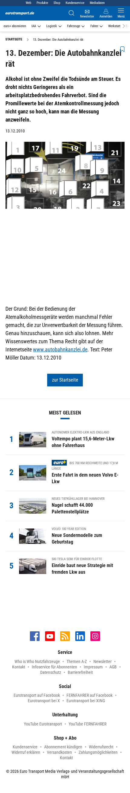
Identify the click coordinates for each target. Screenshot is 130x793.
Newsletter (102, 661)
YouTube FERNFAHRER (87, 724)
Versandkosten (59, 752)
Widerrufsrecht (101, 746)
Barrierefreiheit (80, 672)
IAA (33, 26)
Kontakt (18, 667)
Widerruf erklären (25, 752)
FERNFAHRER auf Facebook (89, 695)
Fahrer (94, 26)
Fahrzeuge (73, 26)
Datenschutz (50, 672)
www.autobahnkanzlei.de (60, 349)
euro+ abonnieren (15, 26)
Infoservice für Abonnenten (54, 667)
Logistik (51, 26)
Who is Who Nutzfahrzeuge (37, 661)
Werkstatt (114, 26)
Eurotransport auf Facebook (37, 695)
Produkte (42, 3)
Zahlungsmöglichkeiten (98, 752)
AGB (113, 667)
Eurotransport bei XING (86, 700)
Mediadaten (97, 3)
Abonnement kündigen (63, 746)
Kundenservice (75, 3)
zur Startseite (65, 380)
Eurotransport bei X (44, 700)
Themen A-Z (77, 661)
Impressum (93, 667)
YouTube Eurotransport (43, 724)
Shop (57, 3)
